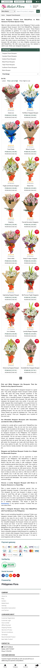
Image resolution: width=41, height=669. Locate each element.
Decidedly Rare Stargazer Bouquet (30, 368)
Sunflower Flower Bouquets (9, 67)
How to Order (5, 623)
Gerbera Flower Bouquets (9, 59)
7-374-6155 (8, 651)
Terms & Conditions (7, 632)
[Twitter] (7, 575)
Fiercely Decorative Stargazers (30, 222)
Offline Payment (6, 625)
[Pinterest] (14, 575)
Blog (3, 598)
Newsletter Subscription (9, 608)
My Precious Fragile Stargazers (30, 295)
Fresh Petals (11, 149)
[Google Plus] (18, 575)
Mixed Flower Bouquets (8, 62)
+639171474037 (9, 649)
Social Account (7, 571)
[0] (36, 665)
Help (38, 1)
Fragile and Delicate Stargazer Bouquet (11, 186)
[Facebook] (3, 575)
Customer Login (6, 620)
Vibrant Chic (30, 186)
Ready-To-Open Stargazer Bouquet (30, 259)
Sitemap (4, 605)
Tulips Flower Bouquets (8, 64)
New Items (29, 1)
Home (3, 15)
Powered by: (6, 580)
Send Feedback (8, 647)
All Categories (6, 50)
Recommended (7, 1)
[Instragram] (10, 575)
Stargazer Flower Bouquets (13, 15)
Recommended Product (8, 637)
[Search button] (38, 11)
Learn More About (8, 614)
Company (5, 592)
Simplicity (11, 222)
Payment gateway (8, 542)
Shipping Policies (6, 627)
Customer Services (8, 655)
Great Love (11, 113)
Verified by (6, 559)
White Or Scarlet (30, 149)
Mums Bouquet (6, 70)
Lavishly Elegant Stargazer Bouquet (30, 332)
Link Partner (5, 610)
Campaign (5, 634)
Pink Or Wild (11, 258)
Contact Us (5, 643)
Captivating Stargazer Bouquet (11, 295)
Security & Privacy (7, 630)
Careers (4, 601)
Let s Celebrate (11, 331)
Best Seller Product (19, 1)
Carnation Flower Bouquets (9, 56)
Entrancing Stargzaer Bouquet (11, 368)
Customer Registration (8, 618)
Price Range (5, 74)
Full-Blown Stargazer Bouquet (30, 113)
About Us (4, 596)
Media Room (5, 603)
